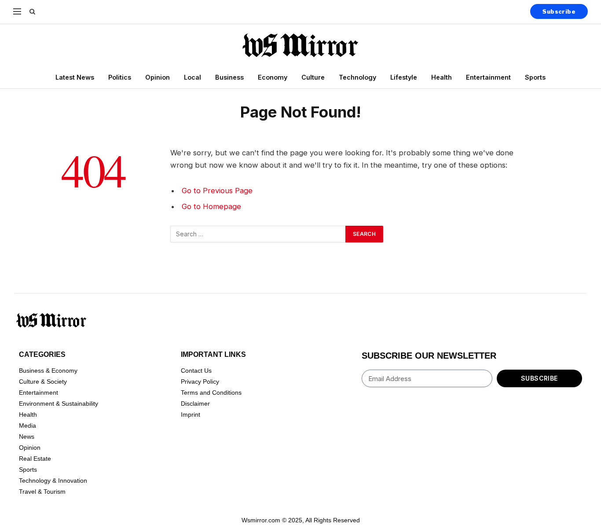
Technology (357, 77)
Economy (272, 77)
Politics (119, 77)
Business (229, 77)
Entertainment (488, 77)
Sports (535, 77)
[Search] (31, 11)
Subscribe (558, 11)
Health (441, 77)
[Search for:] (258, 234)
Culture (313, 77)
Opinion (157, 77)
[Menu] (17, 11)
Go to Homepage (211, 206)
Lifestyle (403, 77)
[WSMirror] (300, 45)
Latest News (74, 77)
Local (192, 77)
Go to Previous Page (217, 190)
